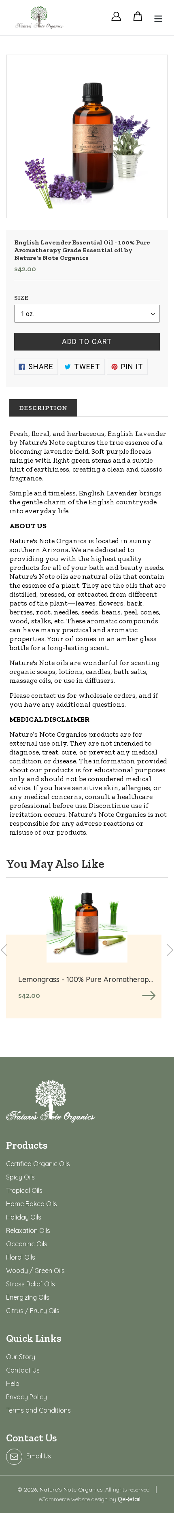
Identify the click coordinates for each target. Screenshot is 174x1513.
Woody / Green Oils (35, 1270)
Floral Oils (20, 1257)
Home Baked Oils (31, 1204)
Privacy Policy (26, 1397)
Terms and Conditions (38, 1410)
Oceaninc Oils (26, 1244)
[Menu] (156, 17)
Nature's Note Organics (72, 1489)
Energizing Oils (27, 1297)
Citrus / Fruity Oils (32, 1311)
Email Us (38, 1456)
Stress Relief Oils (30, 1284)
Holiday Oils (23, 1217)
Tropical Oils (24, 1190)
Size (21, 298)
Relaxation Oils (28, 1230)
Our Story (20, 1357)
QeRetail (129, 1499)
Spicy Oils (20, 1177)
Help (12, 1383)
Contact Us (23, 1370)
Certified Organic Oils (38, 1164)
